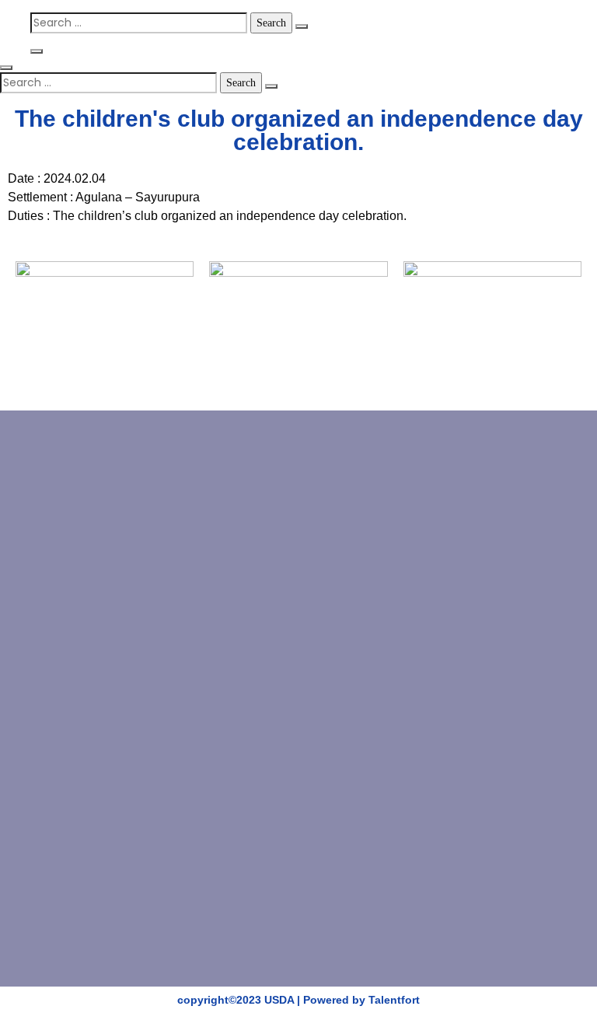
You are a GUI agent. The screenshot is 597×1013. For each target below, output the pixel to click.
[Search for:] (138, 22)
